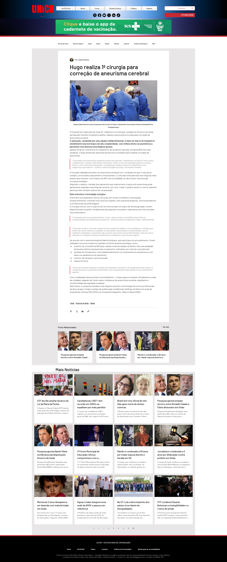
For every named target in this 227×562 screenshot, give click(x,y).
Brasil (98, 44)
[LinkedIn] (114, 15)
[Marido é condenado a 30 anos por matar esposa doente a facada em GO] (152, 341)
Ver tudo (166, 327)
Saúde (92, 303)
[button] (180, 8)
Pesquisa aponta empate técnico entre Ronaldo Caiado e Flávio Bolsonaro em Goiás (74, 356)
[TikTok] (118, 15)
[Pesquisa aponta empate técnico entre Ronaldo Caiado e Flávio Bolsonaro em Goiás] (75, 341)
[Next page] (128, 528)
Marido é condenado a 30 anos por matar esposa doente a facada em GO (152, 356)
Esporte (126, 44)
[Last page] (133, 528)
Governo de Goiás (82, 303)
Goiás (90, 44)
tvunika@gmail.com (137, 557)
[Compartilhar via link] (88, 311)
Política (116, 44)
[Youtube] (104, 15)
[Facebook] (99, 15)
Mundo (107, 44)
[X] (109, 15)
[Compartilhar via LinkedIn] (82, 311)
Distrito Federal (78, 44)
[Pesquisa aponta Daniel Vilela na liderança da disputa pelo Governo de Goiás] (113, 341)
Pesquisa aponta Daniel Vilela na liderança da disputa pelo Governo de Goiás (113, 356)
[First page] (94, 528)
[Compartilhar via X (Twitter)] (77, 311)
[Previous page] (98, 528)
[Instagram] (95, 15)
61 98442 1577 (158, 557)
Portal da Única (63, 44)
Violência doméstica (140, 44)
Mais (153, 44)
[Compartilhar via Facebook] (71, 311)
